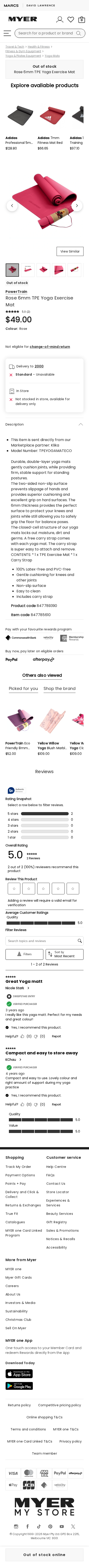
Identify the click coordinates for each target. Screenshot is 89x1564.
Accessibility (56, 1247)
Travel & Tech (14, 46)
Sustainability (16, 1311)
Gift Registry (56, 1222)
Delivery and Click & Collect (22, 1194)
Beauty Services (59, 1213)
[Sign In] (59, 19)
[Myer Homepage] (23, 21)
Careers (12, 1286)
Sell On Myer (15, 1328)
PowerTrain (16, 291)
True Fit (11, 1213)
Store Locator (57, 1192)
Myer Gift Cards (18, 1277)
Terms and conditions (28, 1429)
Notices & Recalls (60, 1239)
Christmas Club (18, 1319)
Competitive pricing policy (59, 1405)
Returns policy (19, 1405)
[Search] (79, 33)
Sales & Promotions (62, 1230)
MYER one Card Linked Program (23, 1233)
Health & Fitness (39, 46)
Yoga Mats (52, 55)
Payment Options (20, 1175)
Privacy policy (71, 1441)
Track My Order (18, 1166)
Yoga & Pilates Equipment (23, 55)
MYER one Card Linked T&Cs (29, 1441)
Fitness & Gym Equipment (23, 51)
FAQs (50, 1175)
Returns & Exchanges (23, 1205)
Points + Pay (15, 1183)
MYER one (13, 1269)
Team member (44, 1453)
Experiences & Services (58, 1203)
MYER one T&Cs (66, 1429)
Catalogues (15, 1222)
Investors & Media (20, 1303)
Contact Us (55, 1183)
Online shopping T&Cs (44, 1417)
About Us (12, 1294)
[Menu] (7, 33)
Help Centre (56, 1166)
